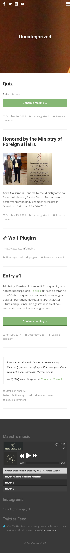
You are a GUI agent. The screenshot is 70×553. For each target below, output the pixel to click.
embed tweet (46, 395)
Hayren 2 (9, 488)
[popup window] (64, 444)
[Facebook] (4, 4)
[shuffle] (60, 444)
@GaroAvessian (48, 530)
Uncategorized (40, 116)
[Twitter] (10, 4)
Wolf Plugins (22, 238)
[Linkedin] (16, 4)
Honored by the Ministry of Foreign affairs (32, 141)
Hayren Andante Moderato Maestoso (23, 476)
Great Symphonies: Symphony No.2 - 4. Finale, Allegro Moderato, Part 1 (33, 471)
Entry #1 (12, 276)
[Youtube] (22, 4)
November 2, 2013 (51, 379)
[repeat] (57, 444)
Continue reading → (35, 102)
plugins (33, 257)
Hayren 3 (9, 482)
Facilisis (36, 291)
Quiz (8, 84)
